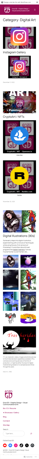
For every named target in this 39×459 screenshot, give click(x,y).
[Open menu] (35, 10)
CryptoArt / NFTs (13, 116)
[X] (27, 445)
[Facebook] (10, 445)
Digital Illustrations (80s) (19, 235)
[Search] (31, 433)
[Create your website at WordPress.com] (19, 2)
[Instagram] (16, 445)
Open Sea (19, 155)
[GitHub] (32, 445)
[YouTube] (5, 445)
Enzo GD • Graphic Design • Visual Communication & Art (21, 10)
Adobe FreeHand (19, 249)
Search (5, 429)
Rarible (19, 195)
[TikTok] (21, 445)
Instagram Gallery (14, 52)
